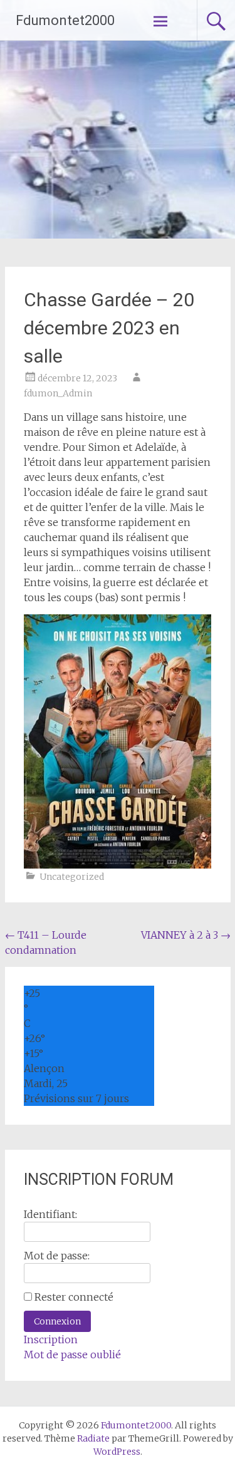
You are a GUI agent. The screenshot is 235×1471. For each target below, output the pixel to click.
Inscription (51, 1339)
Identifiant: (50, 1214)
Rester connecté (73, 1297)
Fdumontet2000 (65, 20)
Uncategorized (71, 876)
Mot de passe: (57, 1255)
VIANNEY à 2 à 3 (186, 935)
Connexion (57, 1321)
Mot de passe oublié (72, 1354)
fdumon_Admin (58, 393)
